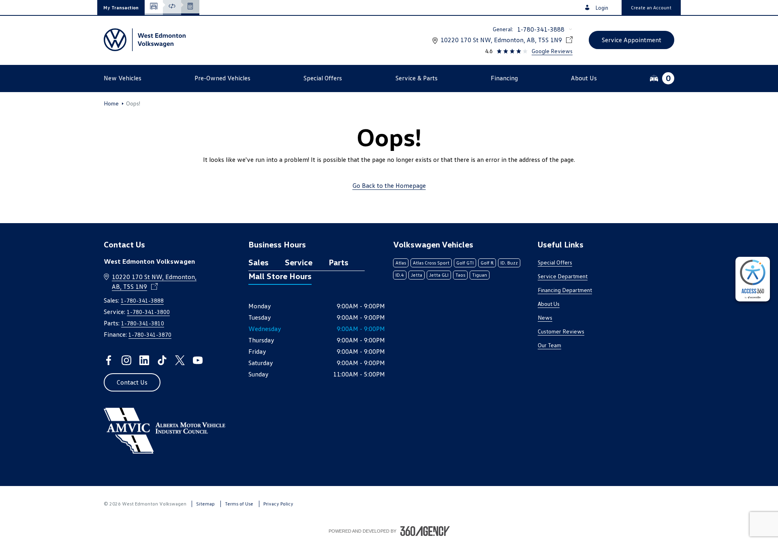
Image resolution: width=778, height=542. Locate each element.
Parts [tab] (338, 262)
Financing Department (565, 289)
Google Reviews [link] (552, 50)
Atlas (400, 263)
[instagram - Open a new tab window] (126, 360)
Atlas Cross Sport (431, 263)
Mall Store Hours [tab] (280, 276)
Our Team (549, 345)
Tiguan (479, 275)
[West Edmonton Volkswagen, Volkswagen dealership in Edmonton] (145, 39)
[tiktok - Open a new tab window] (162, 360)
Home (111, 103)
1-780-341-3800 (148, 311)
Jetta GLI (439, 275)
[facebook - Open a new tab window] (108, 360)
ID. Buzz (509, 263)
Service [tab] (298, 262)
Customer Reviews (561, 331)
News (545, 317)
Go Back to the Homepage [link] (389, 185)
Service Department (563, 276)
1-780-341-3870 (149, 334)
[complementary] (752, 279)
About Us (549, 303)
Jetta (416, 275)
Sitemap (205, 504)
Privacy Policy (278, 504)
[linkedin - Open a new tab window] (144, 360)
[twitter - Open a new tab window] (180, 360)
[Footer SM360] (425, 531)
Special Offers (555, 262)
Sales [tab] (258, 262)
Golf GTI (465, 263)
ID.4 (399, 275)
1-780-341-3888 (540, 29)
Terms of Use (239, 504)
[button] (121, 7)
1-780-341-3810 (142, 323)
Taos (460, 275)
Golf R (487, 263)
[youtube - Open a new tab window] (198, 360)
